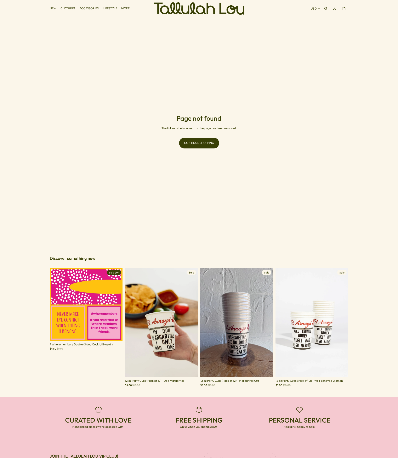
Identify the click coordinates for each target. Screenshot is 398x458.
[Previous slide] (56, 304)
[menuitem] (125, 8)
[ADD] (191, 371)
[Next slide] (116, 304)
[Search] (325, 8)
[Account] (334, 8)
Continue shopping (199, 143)
